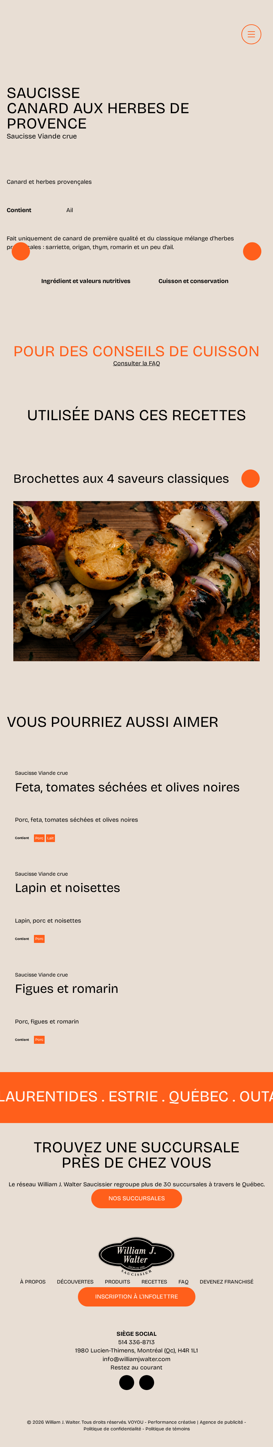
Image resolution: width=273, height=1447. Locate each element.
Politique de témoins (167, 1429)
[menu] (251, 34)
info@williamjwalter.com (136, 1359)
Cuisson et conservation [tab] (193, 281)
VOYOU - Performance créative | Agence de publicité (185, 1422)
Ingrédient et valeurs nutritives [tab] (86, 281)
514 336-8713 (136, 1342)
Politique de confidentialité (112, 1429)
